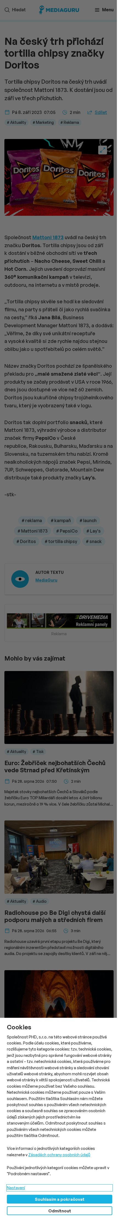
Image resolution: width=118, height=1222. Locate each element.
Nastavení (16, 1187)
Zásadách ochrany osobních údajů (59, 1154)
